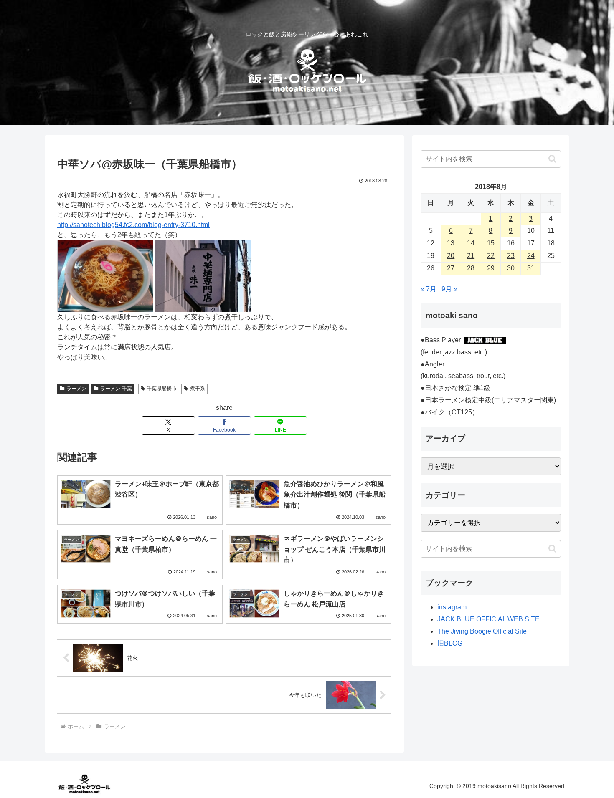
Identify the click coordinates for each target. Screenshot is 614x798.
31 (531, 268)
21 (470, 255)
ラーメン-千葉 (116, 388)
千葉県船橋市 (162, 388)
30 (511, 268)
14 (470, 243)
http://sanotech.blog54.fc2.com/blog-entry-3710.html (133, 224)
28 (470, 268)
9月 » (449, 289)
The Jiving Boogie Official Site (482, 631)
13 (450, 243)
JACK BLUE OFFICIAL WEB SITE (488, 619)
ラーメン (76, 388)
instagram (452, 607)
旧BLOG (449, 643)
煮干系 (197, 388)
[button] (552, 159)
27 (450, 268)
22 (491, 255)
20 (450, 255)
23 (511, 255)
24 (531, 255)
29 (491, 268)
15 (491, 243)
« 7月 (428, 289)
